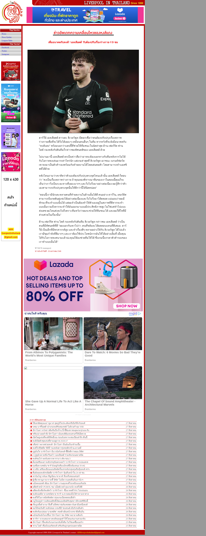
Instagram (5, 54)
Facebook (5, 47)
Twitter (4, 51)
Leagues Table (7, 40)
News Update (7, 37)
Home (4, 34)
